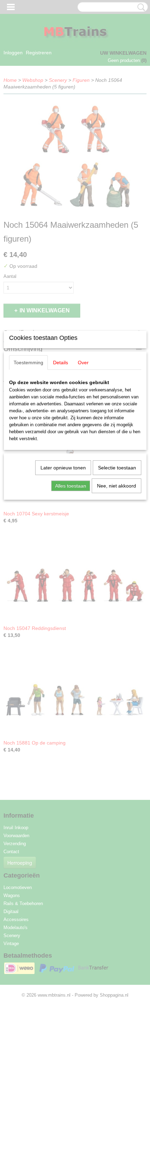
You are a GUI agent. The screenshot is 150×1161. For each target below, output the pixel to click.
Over (83, 362)
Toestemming (28, 362)
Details (60, 362)
